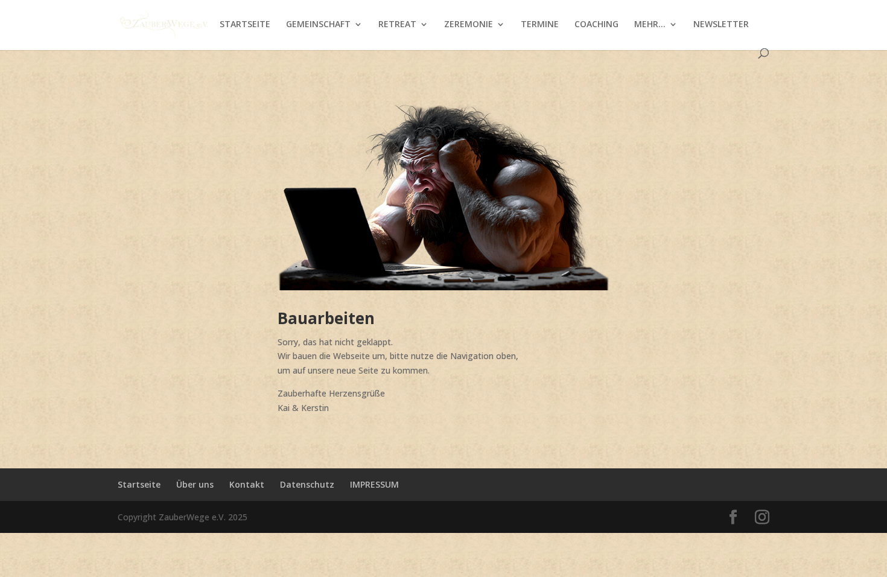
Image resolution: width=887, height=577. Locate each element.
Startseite (139, 484)
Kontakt (246, 484)
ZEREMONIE (468, 25)
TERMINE (540, 25)
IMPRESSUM (374, 484)
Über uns (195, 484)
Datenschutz (307, 484)
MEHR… (650, 25)
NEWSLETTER (721, 25)
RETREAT (397, 25)
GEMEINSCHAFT (318, 25)
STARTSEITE (245, 25)
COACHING (596, 25)
